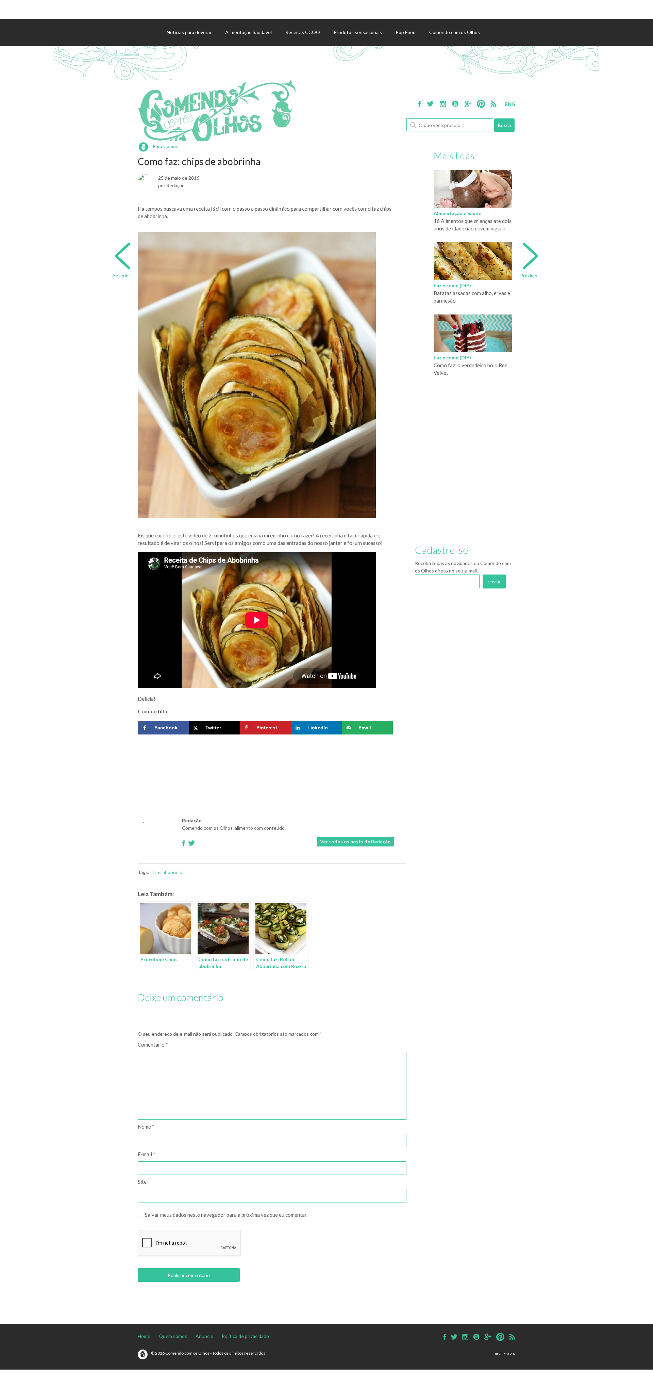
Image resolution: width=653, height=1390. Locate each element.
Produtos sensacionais (358, 32)
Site (142, 1182)
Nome (146, 1127)
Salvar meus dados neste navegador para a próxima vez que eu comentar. (226, 1215)
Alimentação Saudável (248, 32)
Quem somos (173, 1336)
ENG (510, 104)
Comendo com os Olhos (454, 32)
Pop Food (406, 32)
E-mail (146, 1154)
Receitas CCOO (302, 32)
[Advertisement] (265, 758)
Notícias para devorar (189, 32)
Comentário (153, 1044)
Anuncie (204, 1336)
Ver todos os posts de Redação (355, 841)
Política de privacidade (245, 1336)
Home (144, 1336)
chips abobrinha (167, 872)
